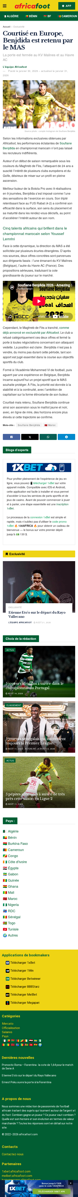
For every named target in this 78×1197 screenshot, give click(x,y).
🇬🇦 (35, 1040)
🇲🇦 (13, 1045)
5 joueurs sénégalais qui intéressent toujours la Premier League (36, 741)
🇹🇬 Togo (9, 922)
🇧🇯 (8, 1040)
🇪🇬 (31, 1040)
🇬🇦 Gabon (10, 873)
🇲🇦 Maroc (50, 425)
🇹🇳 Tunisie (11, 929)
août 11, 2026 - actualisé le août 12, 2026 (31, 748)
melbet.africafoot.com (17, 1176)
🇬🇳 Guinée (11, 880)
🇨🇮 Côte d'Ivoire (15, 861)
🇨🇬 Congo (10, 855)
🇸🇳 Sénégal (11, 916)
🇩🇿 (4, 1040)
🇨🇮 (26, 1040)
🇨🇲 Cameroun (67, 16)
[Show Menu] (4, 5)
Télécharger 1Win (21, 970)
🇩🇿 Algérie (11, 16)
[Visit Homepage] (32, 5)
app (68, 6)
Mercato (7, 1023)
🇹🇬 (26, 1045)
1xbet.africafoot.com (16, 1171)
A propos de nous (16, 1099)
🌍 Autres (10, 935)
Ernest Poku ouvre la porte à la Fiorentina (26, 1082)
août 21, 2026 (43, 622)
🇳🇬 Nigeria (11, 904)
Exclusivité (18, 26)
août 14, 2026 (15, 693)
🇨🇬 (22, 1040)
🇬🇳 (4, 1045)
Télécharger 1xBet (22, 962)
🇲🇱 (8, 1045)
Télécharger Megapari (24, 1002)
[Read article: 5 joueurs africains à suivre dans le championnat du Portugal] (39, 671)
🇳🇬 (40, 1040)
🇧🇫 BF (47, 16)
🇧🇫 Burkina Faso (15, 843)
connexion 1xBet (40, 517)
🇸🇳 (22, 1045)
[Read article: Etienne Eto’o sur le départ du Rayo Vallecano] (39, 587)
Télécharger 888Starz (24, 986)
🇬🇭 (35, 1045)
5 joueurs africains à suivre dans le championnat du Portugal (35, 686)
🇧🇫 (13, 1040)
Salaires (7, 1032)
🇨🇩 (17, 1045)
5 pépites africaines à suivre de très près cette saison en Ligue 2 (35, 796)
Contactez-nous (12, 1154)
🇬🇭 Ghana (10, 886)
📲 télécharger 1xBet (42, 483)
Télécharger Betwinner (25, 979)
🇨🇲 (17, 1040)
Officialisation (11, 1028)
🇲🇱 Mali (8, 892)
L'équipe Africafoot (15, 67)
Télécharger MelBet (23, 994)
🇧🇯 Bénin (31, 16)
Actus (10, 649)
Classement (13, 705)
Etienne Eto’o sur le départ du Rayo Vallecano (29, 1075)
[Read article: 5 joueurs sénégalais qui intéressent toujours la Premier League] (39, 727)
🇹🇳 (31, 1045)
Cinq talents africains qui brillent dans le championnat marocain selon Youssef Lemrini (35, 233)
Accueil (6, 26)
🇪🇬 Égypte (11, 867)
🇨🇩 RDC (9, 910)
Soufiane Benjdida (29, 425)
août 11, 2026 (15, 804)
